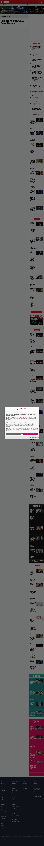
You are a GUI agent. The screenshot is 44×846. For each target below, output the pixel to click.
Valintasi (30, 411)
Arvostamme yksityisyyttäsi (13, 411)
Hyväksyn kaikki (30, 433)
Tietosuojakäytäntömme (34, 437)
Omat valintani (13, 433)
